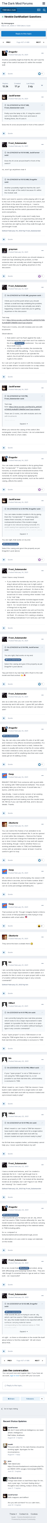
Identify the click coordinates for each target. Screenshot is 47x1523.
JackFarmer (15, 95)
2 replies (19, 1438)
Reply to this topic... (15, 1385)
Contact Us (23, 1514)
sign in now (14, 1376)
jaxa (9, 1461)
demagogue (9, 23)
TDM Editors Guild (23, 26)
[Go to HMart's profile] (4, 1004)
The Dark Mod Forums (17, 3)
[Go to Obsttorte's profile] (4, 824)
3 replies (18, 1471)
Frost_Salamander (12, 108)
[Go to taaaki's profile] (5, 1445)
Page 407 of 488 (23, 42)
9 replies (18, 1505)
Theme (13, 1514)
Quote (10, 74)
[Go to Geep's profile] (4, 775)
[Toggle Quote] (6, 105)
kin (10, 962)
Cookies (34, 1514)
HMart (12, 1003)
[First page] (3, 42)
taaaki (10, 1444)
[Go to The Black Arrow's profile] (5, 1479)
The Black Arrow (15, 1478)
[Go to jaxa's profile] (5, 1462)
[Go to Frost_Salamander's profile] (4, 144)
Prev (8, 42)
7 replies (17, 1488)
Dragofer (33, 179)
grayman (33, 295)
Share (11, 1399)
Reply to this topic (23, 34)
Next (38, 42)
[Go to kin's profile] (4, 963)
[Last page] (43, 42)
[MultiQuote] (4, 73)
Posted (18, 55)
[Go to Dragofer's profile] (4, 53)
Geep (11, 774)
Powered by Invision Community (23, 1519)
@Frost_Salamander (10, 544)
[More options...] (42, 53)
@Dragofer (19, 343)
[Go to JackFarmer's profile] (4, 97)
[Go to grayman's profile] (4, 250)
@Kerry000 (24, 1268)
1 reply (17, 1455)
